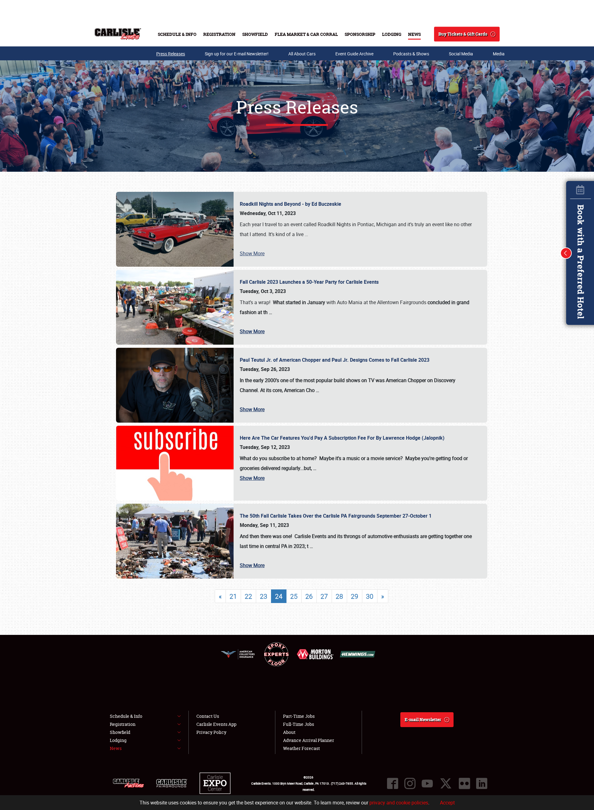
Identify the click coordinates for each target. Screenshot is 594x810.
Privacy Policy (211, 732)
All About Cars (302, 54)
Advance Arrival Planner (308, 740)
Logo (117, 34)
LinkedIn (481, 783)
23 (263, 596)
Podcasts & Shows (411, 54)
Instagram (409, 783)
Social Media (461, 54)
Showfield (255, 34)
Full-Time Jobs (298, 724)
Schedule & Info (177, 34)
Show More (252, 253)
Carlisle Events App (216, 724)
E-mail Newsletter (423, 719)
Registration (219, 34)
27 (324, 596)
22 (248, 596)
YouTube (427, 783)
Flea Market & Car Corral (306, 34)
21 (233, 596)
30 (369, 596)
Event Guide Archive (354, 54)
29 (354, 596)
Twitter (445, 783)
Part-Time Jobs (299, 716)
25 (294, 596)
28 (339, 596)
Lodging (391, 34)
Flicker (464, 783)
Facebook (392, 783)
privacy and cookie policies (398, 802)
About (289, 732)
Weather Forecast (301, 748)
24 (278, 596)
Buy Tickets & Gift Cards (462, 34)
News (414, 34)
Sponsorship (360, 34)
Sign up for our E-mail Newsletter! (237, 54)
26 (309, 596)
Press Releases (170, 54)
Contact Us (207, 716)
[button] (566, 253)
